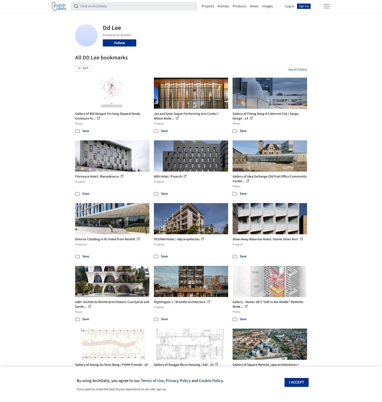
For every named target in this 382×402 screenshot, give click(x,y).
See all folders (297, 69)
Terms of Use (152, 381)
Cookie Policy (211, 381)
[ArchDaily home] (59, 6)
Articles (223, 6)
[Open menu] (326, 6)
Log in (289, 6)
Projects (208, 6)
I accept (296, 382)
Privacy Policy (178, 381)
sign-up (161, 389)
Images (267, 6)
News (254, 6)
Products (239, 6)
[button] (83, 68)
